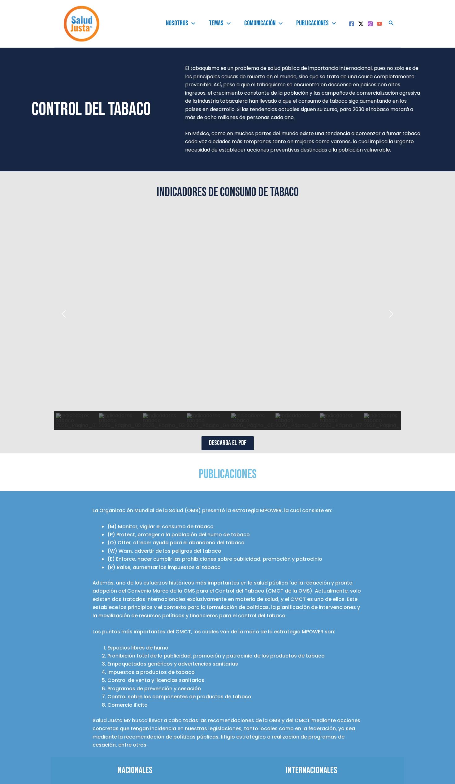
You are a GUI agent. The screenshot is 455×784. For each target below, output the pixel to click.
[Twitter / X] (361, 24)
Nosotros (177, 23)
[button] (64, 314)
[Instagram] (370, 24)
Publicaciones (312, 23)
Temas (216, 23)
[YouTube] (379, 24)
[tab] (135, 770)
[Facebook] (351, 24)
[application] (191, 23)
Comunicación (259, 23)
